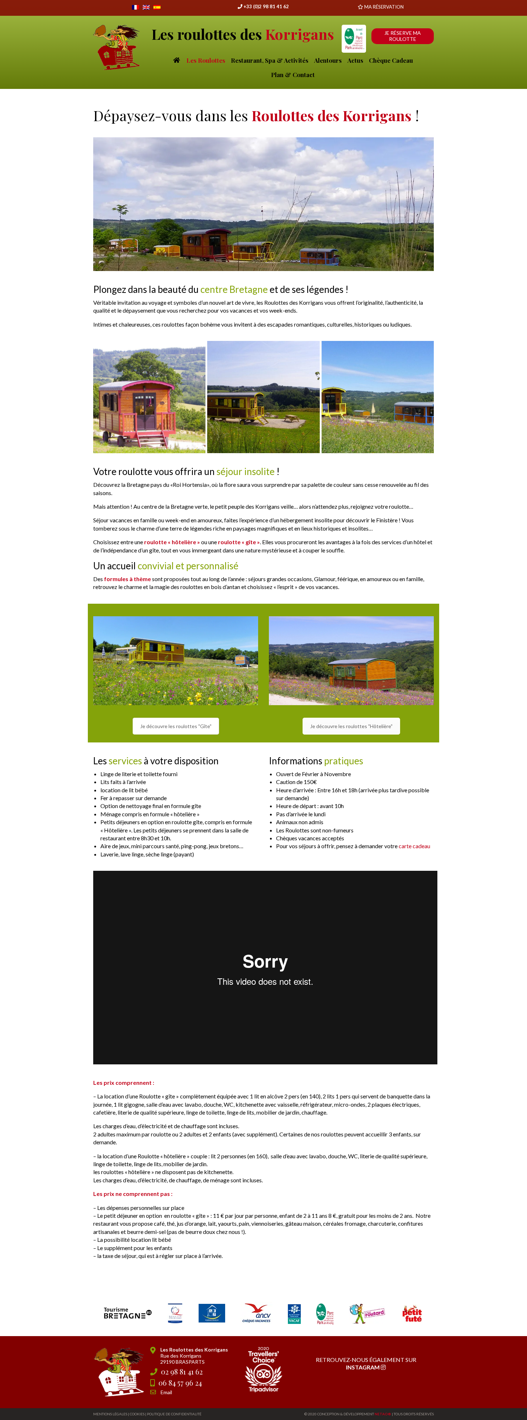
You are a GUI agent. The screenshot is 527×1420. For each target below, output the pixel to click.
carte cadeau (414, 845)
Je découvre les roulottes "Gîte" (176, 726)
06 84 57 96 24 (180, 1382)
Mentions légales (110, 1414)
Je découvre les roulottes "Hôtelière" (351, 726)
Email (166, 1392)
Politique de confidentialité (174, 1414)
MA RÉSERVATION (384, 7)
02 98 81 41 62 (182, 1371)
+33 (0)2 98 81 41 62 (265, 6)
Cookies (137, 1414)
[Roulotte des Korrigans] (149, 397)
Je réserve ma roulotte (402, 36)
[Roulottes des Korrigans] (378, 397)
